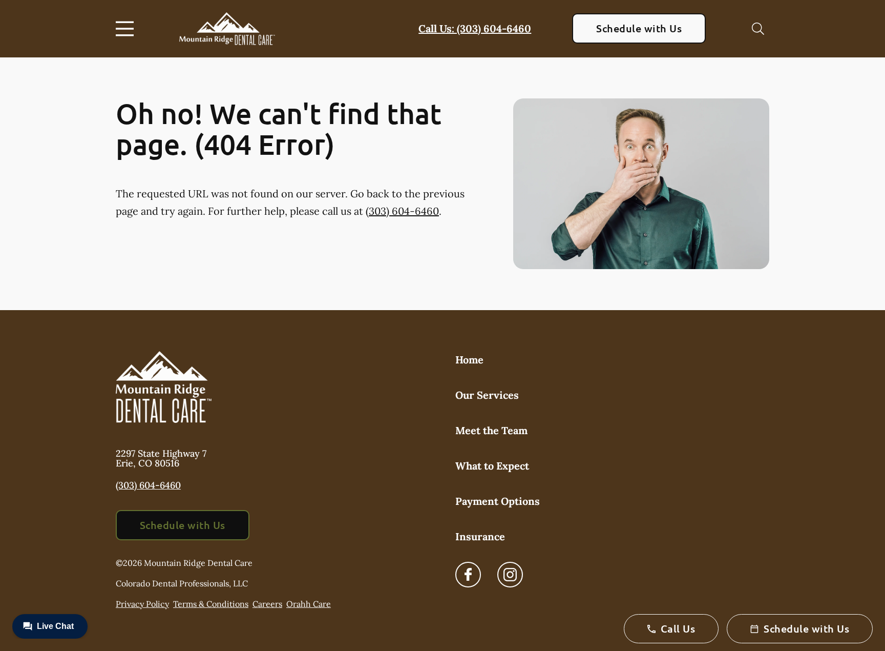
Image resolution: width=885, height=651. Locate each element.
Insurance (480, 536)
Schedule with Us (639, 28)
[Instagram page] (510, 574)
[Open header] (127, 28)
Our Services (487, 395)
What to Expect (492, 465)
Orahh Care (308, 604)
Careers (267, 604)
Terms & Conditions (210, 604)
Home (469, 359)
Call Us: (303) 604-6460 (474, 28)
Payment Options (497, 501)
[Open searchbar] (758, 28)
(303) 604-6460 (402, 211)
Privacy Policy (142, 604)
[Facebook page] (468, 574)
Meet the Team (491, 430)
